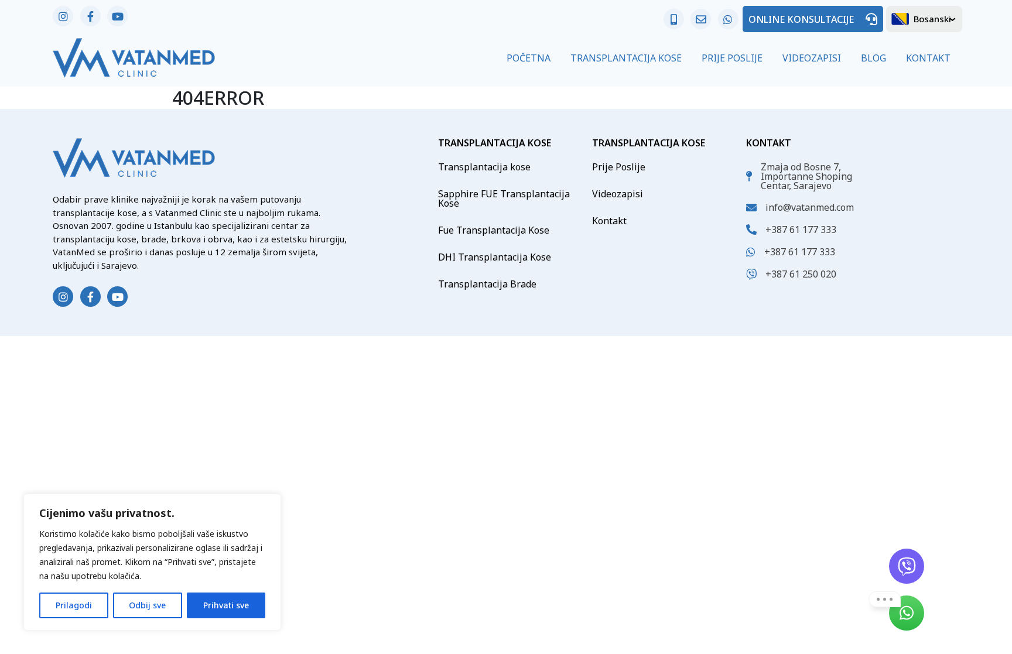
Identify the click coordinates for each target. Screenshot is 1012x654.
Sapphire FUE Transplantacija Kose (504, 198)
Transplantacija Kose (626, 58)
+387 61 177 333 (800, 229)
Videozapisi (811, 58)
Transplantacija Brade (487, 284)
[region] (152, 562)
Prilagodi (74, 605)
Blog (873, 58)
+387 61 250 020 (800, 274)
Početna (529, 58)
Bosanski (932, 19)
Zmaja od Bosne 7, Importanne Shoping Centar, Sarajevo (806, 176)
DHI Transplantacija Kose (494, 257)
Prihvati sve (226, 605)
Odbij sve (147, 605)
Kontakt (928, 58)
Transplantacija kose (484, 166)
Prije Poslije (732, 58)
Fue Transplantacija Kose (493, 230)
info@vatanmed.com (809, 207)
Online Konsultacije (801, 19)
